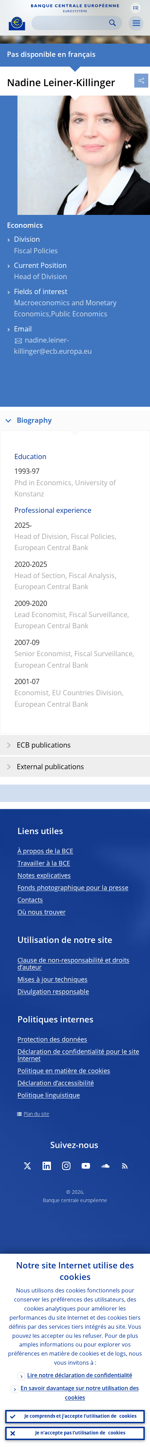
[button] (135, 8)
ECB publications (44, 745)
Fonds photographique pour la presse (72, 888)
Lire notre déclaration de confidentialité (79, 1376)
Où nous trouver (41, 912)
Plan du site (36, 1114)
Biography (34, 421)
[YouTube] (85, 1165)
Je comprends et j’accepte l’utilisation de (80, 1416)
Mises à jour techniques (52, 980)
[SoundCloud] (105, 1165)
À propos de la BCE (45, 851)
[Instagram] (66, 1165)
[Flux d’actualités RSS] (125, 1165)
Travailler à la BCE (43, 864)
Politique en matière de (63, 1071)
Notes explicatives (44, 876)
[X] (27, 1165)
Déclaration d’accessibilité (55, 1083)
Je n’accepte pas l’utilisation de (80, 1433)
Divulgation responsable (53, 992)
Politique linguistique (48, 1096)
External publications (50, 767)
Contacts (30, 900)
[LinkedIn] (46, 1165)
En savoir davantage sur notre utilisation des (80, 1393)
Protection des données (52, 1040)
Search (112, 23)
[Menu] (136, 23)
